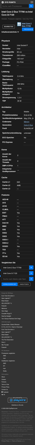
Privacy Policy (5, 387)
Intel (4, 358)
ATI (4, 366)
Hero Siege (5, 311)
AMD (4, 356)
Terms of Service (16, 441)
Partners (4, 382)
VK (4, 394)
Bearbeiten (8, 26)
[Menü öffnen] (32, 2)
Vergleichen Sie (9, 284)
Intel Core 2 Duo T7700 (27, 24)
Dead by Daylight (6, 316)
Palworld (4, 306)
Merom (26, 121)
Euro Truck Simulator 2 (8, 296)
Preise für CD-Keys (7, 293)
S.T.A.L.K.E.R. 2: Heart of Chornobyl (12, 327)
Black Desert (5, 301)
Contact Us (5, 389)
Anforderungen (6, 322)
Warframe (4, 308)
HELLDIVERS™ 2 (7, 303)
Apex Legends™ (6, 298)
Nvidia (5, 371)
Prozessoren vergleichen (14, 19)
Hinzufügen (24, 284)
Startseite (9, 2)
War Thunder (5, 345)
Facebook (5, 392)
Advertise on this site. (18, 405)
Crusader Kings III (7, 313)
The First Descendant (7, 340)
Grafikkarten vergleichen (8, 361)
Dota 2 (3, 342)
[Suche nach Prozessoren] (31, 6)
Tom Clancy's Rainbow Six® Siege (11, 318)
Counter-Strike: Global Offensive (10, 324)
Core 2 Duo (28, 125)
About (3, 377)
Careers (4, 379)
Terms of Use (5, 384)
